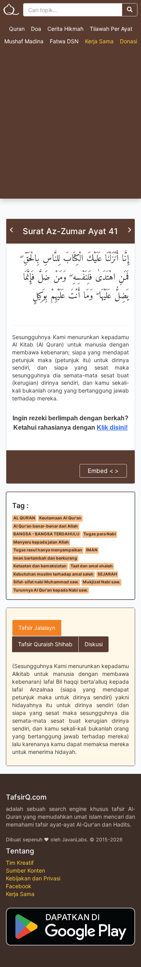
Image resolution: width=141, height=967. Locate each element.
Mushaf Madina (23, 41)
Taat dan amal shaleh (91, 566)
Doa (36, 28)
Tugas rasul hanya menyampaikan (47, 550)
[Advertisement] (70, 124)
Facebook (18, 886)
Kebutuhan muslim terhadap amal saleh (53, 574)
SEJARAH (107, 574)
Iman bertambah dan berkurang (45, 558)
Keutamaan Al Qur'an (60, 518)
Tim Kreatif (20, 862)
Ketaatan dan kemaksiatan (40, 566)
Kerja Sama (99, 41)
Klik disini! (112, 427)
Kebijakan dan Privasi (33, 878)
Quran (17, 28)
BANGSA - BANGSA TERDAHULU (46, 534)
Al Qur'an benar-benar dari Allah (45, 526)
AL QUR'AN (24, 518)
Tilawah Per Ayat (111, 28)
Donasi (128, 41)
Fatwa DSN (64, 41)
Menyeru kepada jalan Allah (41, 542)
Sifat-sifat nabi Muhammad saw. (46, 582)
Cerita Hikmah (65, 28)
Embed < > (103, 471)
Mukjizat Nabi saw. (101, 582)
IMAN (92, 550)
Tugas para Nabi (99, 534)
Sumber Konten (25, 870)
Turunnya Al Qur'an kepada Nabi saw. (50, 590)
